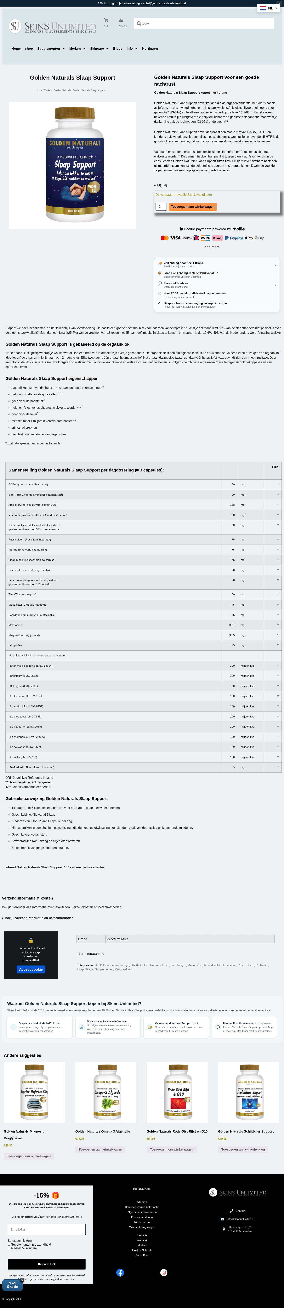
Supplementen (48, 48)
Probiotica (262, 965)
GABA (135, 965)
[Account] (121, 20)
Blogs (117, 48)
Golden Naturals (62, 90)
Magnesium (195, 965)
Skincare (97, 48)
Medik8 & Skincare (23, 1248)
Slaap (80, 969)
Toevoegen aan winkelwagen (192, 206)
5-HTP (98, 965)
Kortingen (150, 48)
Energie (124, 965)
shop (29, 48)
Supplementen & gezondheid (30, 1244)
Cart (106, 25)
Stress (89, 969)
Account (123, 25)
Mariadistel (211, 965)
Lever (165, 965)
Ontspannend (227, 965)
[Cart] (106, 20)
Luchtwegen (178, 965)
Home (16, 48)
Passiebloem (246, 965)
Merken (75, 48)
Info (130, 48)
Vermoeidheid (123, 969)
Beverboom (110, 965)
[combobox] (204, 23)
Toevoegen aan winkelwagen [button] (29, 1156)
